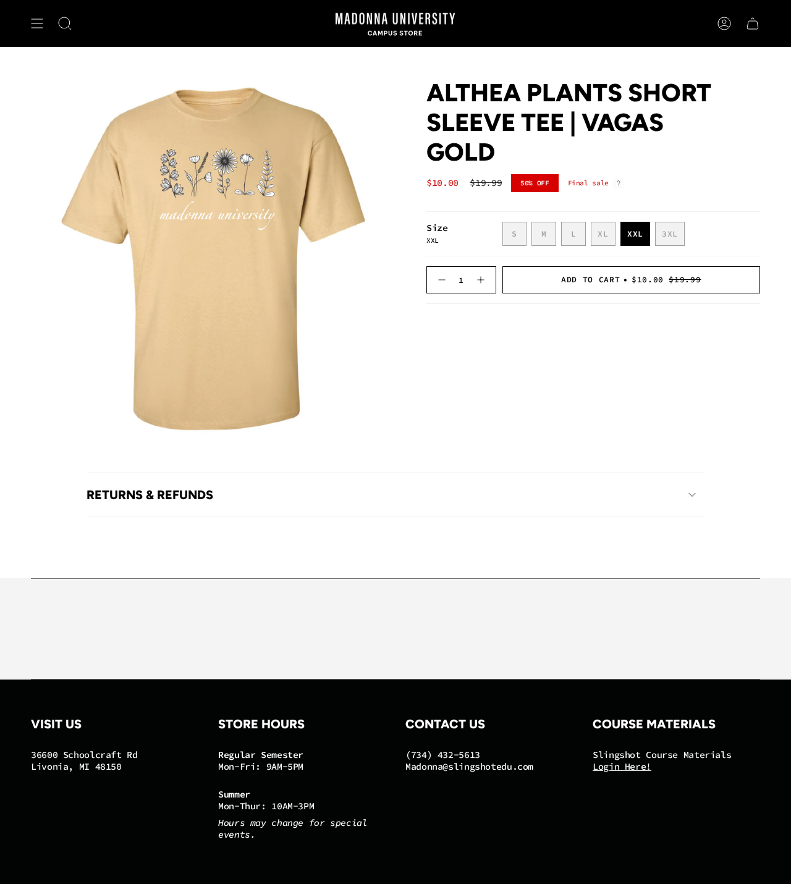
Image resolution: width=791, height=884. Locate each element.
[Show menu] (37, 23)
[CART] (752, 23)
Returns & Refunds (150, 494)
